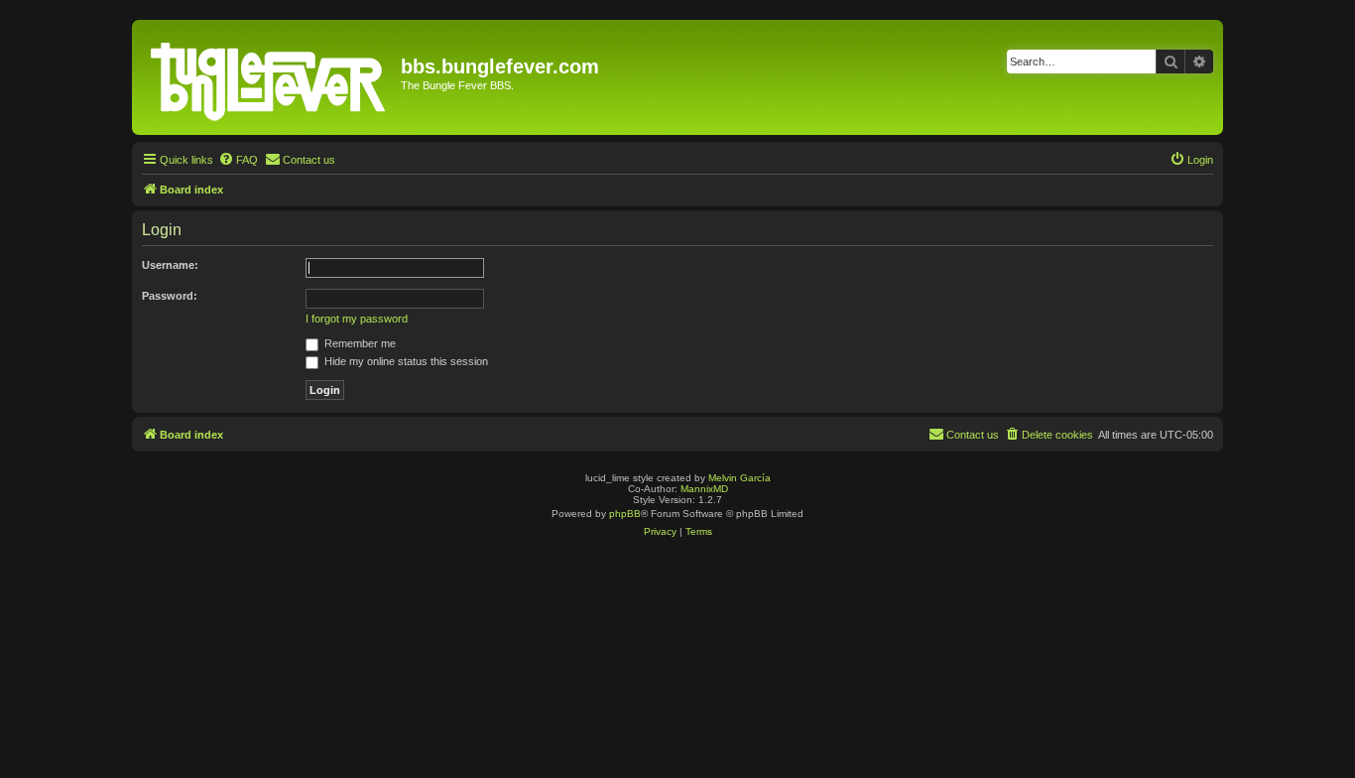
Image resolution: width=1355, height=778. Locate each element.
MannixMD (704, 488)
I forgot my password (357, 318)
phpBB (625, 513)
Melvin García (739, 477)
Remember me (358, 343)
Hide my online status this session (404, 361)
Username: (170, 265)
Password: (169, 296)
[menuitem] (238, 160)
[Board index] (269, 77)
